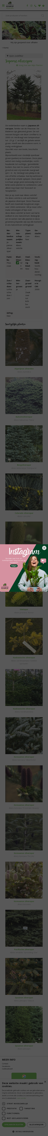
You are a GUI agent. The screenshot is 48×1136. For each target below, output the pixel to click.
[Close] (44, 548)
